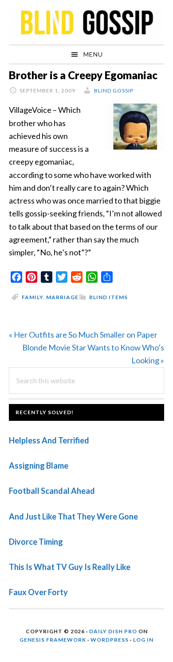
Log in (143, 639)
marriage (62, 297)
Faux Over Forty (38, 592)
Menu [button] (93, 54)
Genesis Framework (53, 639)
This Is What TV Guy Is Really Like (69, 567)
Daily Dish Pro (113, 631)
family (32, 297)
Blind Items (108, 297)
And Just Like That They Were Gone (73, 516)
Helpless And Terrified (49, 440)
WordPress (109, 639)
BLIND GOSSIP (86, 22)
